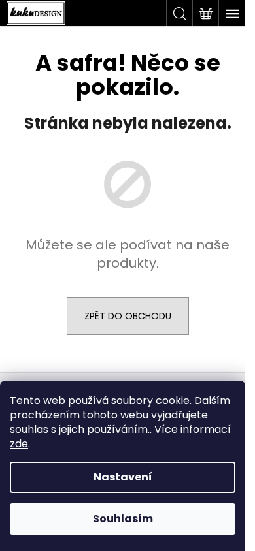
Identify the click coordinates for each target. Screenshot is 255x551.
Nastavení (123, 476)
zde (19, 443)
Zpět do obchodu (127, 316)
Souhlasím (123, 518)
